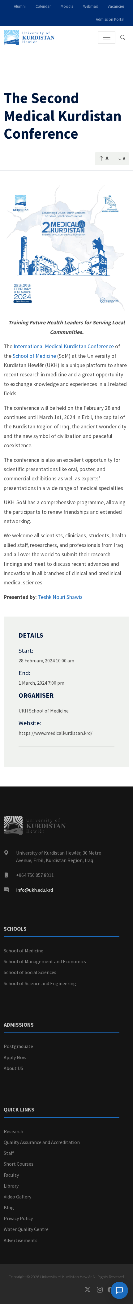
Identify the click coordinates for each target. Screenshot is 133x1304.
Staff (9, 1153)
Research (13, 1131)
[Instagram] (102, 1289)
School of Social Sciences (30, 972)
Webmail (90, 6)
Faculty (11, 1175)
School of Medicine (34, 356)
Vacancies (116, 6)
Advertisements (20, 1240)
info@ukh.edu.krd (34, 890)
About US (13, 1068)
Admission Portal (110, 19)
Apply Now (15, 1057)
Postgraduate (18, 1046)
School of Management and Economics (45, 961)
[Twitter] (91, 1289)
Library (11, 1186)
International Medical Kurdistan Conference (64, 346)
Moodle (67, 6)
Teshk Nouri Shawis (60, 597)
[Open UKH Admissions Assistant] (119, 1290)
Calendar (43, 6)
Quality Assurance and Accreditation (42, 1142)
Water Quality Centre (26, 1229)
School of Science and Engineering (40, 983)
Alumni (20, 6)
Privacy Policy (18, 1218)
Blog (9, 1207)
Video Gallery (17, 1197)
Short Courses (18, 1164)
